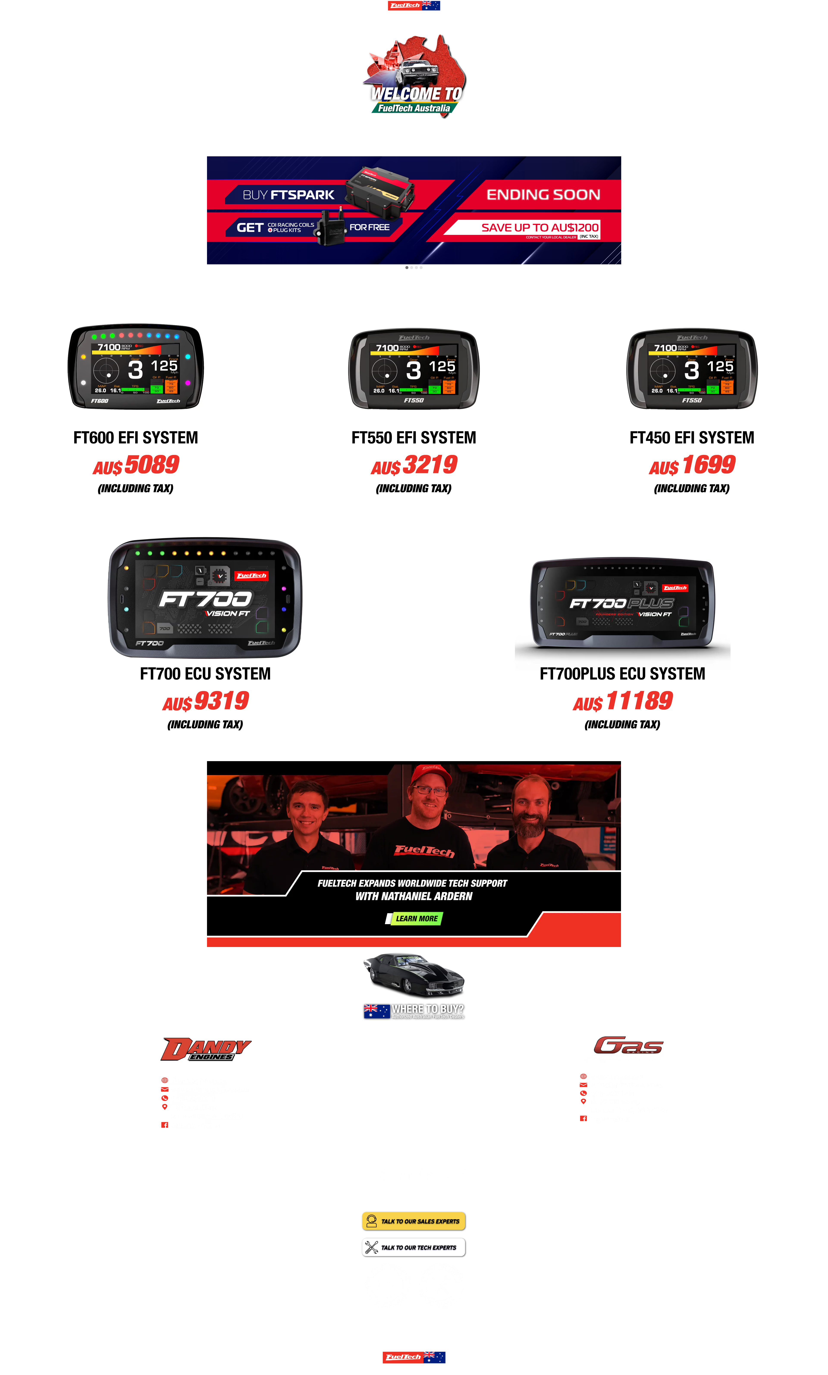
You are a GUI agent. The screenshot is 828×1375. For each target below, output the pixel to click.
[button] (406, 267)
